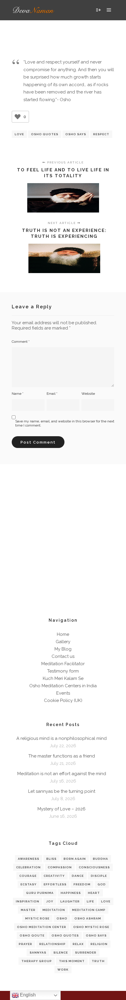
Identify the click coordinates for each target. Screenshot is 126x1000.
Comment (21, 342)
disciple (99, 875)
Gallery (63, 641)
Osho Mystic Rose (91, 927)
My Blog (63, 649)
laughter (70, 901)
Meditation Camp (88, 910)
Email (52, 394)
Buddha (100, 858)
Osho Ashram (87, 918)
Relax (78, 944)
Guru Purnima (40, 892)
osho (62, 918)
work (63, 969)
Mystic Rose (37, 918)
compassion (60, 867)
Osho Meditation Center (41, 927)
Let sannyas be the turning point (61, 791)
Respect (101, 134)
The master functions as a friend (61, 756)
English (27, 994)
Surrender (85, 952)
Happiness (71, 892)
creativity (54, 875)
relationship (52, 944)
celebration (28, 867)
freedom (82, 884)
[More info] (98, 10)
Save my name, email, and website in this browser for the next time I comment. (64, 423)
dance (78, 875)
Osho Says (75, 134)
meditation (53, 910)
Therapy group (36, 961)
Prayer (25, 944)
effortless (55, 884)
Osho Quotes (44, 134)
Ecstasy (29, 884)
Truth (98, 961)
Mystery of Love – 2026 (62, 809)
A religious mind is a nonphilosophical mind (61, 738)
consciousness (94, 867)
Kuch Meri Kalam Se (63, 678)
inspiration (27, 901)
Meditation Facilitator (63, 663)
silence (60, 952)
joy (49, 901)
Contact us (63, 656)
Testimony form (63, 671)
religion (99, 944)
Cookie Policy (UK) (63, 700)
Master (28, 910)
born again (75, 858)
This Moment (72, 961)
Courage (28, 875)
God (102, 884)
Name (17, 394)
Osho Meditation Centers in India (63, 685)
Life (90, 901)
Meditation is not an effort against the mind (61, 773)
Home (63, 634)
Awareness (28, 858)
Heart (94, 892)
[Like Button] (17, 116)
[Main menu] (109, 10)
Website (88, 394)
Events (63, 693)
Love (19, 134)
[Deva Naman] (34, 10)
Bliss (51, 858)
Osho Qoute (32, 935)
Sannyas (38, 952)
